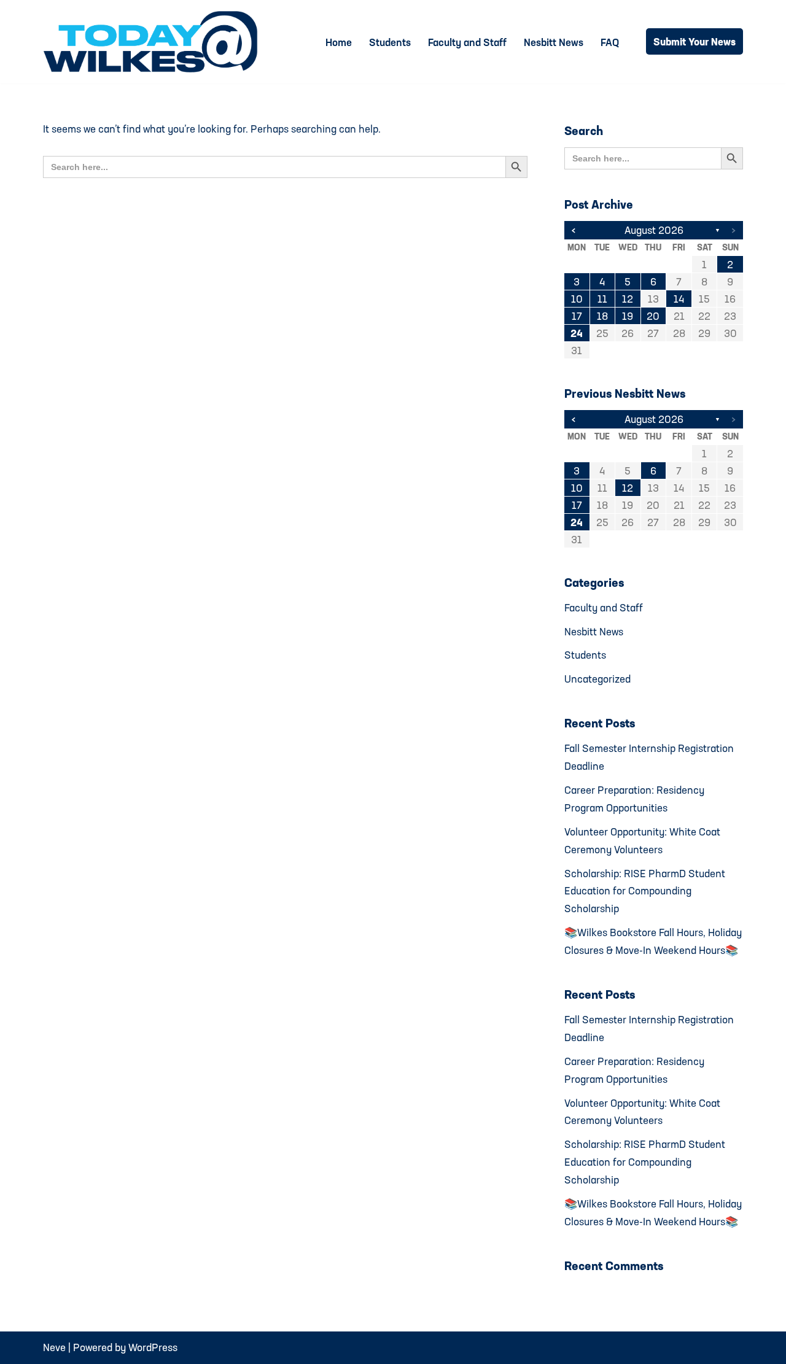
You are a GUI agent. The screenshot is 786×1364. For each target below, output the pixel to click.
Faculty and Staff (467, 42)
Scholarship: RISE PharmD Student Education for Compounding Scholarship (644, 891)
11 (602, 298)
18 (602, 315)
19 (627, 315)
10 (577, 298)
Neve (54, 1347)
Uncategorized (597, 678)
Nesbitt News (553, 42)
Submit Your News (694, 41)
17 (577, 315)
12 (627, 298)
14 (679, 298)
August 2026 (654, 229)
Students (390, 42)
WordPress (152, 1347)
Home (338, 42)
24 (576, 333)
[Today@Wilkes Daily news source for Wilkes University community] (153, 41)
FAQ (610, 42)
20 (653, 315)
